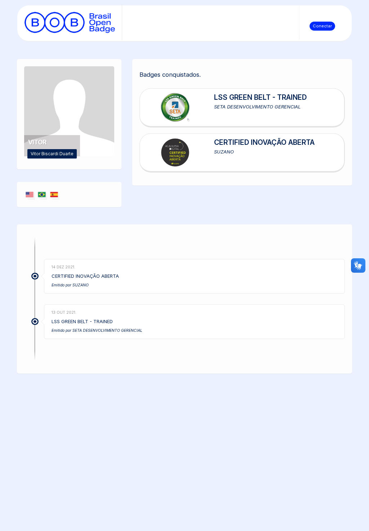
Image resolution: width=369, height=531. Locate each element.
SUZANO (80, 285)
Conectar (322, 25)
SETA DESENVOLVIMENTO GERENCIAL (107, 330)
